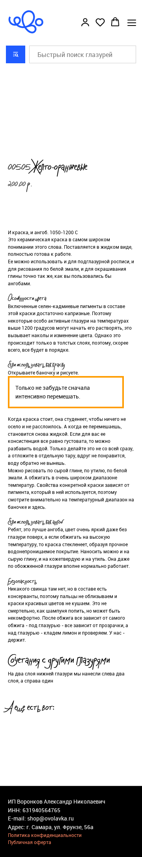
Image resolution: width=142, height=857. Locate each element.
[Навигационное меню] (131, 23)
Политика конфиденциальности (45, 835)
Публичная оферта (29, 842)
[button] (85, 22)
